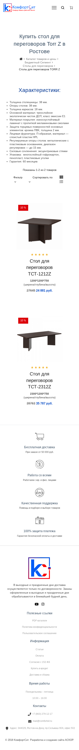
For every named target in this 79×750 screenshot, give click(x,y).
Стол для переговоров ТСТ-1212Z (39, 267)
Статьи (40, 649)
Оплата (39, 655)
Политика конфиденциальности (39, 627)
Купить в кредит (39, 668)
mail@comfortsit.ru (42, 721)
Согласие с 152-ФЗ (39, 662)
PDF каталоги (39, 620)
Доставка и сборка (39, 674)
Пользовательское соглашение (39, 633)
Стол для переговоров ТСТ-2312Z (39, 380)
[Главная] (21, 59)
